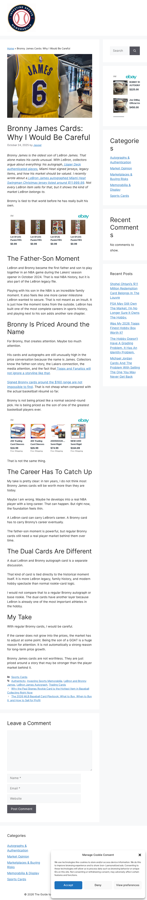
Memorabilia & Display (23, 873)
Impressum (98, 893)
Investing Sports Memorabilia (44, 680)
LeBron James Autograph (32, 684)
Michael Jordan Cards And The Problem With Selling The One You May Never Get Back (125, 367)
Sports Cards (19, 676)
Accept (68, 885)
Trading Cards (57, 684)
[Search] (135, 51)
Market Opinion (121, 168)
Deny (98, 885)
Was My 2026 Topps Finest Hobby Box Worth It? (124, 328)
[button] (140, 855)
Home (10, 48)
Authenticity (18, 680)
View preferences (127, 885)
